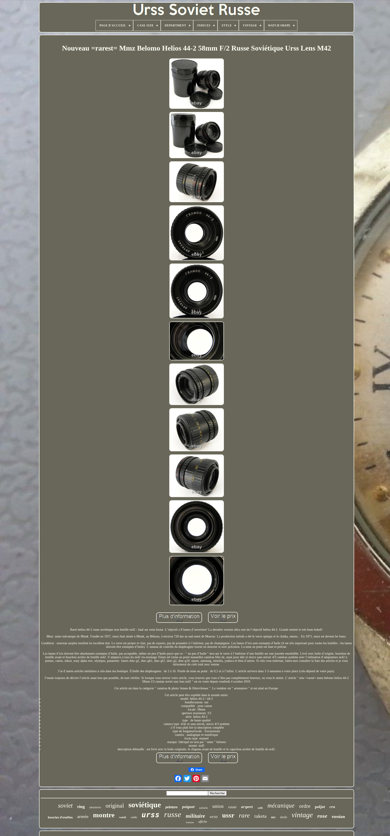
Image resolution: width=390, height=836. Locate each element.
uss (273, 817)
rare (244, 815)
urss (151, 814)
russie (232, 807)
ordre (304, 806)
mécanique (281, 805)
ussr (228, 815)
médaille (203, 807)
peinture (171, 807)
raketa (260, 816)
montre (104, 815)
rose (322, 816)
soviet (65, 805)
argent (247, 807)
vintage (302, 815)
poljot (320, 806)
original (115, 805)
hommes (190, 822)
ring (81, 806)
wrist (214, 817)
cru (332, 807)
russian (338, 816)
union (218, 806)
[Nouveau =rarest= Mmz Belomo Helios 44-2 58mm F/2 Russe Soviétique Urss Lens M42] (196, 84)
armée (82, 816)
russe (172, 814)
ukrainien (95, 807)
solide (134, 817)
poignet (188, 806)
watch (122, 817)
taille (260, 807)
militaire (195, 816)
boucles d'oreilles (60, 817)
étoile (283, 817)
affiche (202, 821)
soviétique (144, 805)
